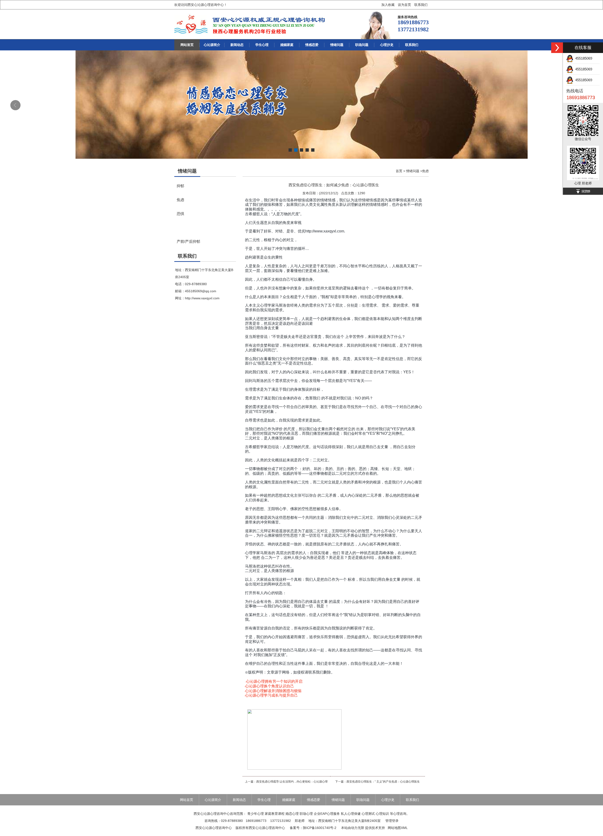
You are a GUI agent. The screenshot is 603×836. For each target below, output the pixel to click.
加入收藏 (388, 5)
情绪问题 (336, 45)
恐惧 (180, 213)
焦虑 (180, 200)
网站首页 (187, 45)
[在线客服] (557, 47)
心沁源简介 (212, 45)
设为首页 (404, 5)
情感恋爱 (311, 45)
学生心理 (262, 45)
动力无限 (357, 828)
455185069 (582, 58)
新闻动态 (237, 45)
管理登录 (392, 821)
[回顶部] (583, 191)
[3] (301, 104)
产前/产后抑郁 (188, 241)
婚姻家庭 (286, 45)
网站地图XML (398, 828)
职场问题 (361, 45)
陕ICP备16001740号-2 (319, 828)
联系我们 (421, 5)
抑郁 (180, 186)
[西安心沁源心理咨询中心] (250, 24)
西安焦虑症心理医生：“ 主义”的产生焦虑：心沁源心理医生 (383, 781)
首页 (399, 171)
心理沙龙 (386, 45)
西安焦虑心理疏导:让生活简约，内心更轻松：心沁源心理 (292, 781)
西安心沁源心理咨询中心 (214, 828)
